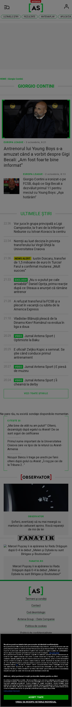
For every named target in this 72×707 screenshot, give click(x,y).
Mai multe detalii (54, 653)
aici (17, 664)
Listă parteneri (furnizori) (12, 691)
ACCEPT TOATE (36, 697)
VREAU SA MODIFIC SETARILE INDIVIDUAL (36, 702)
